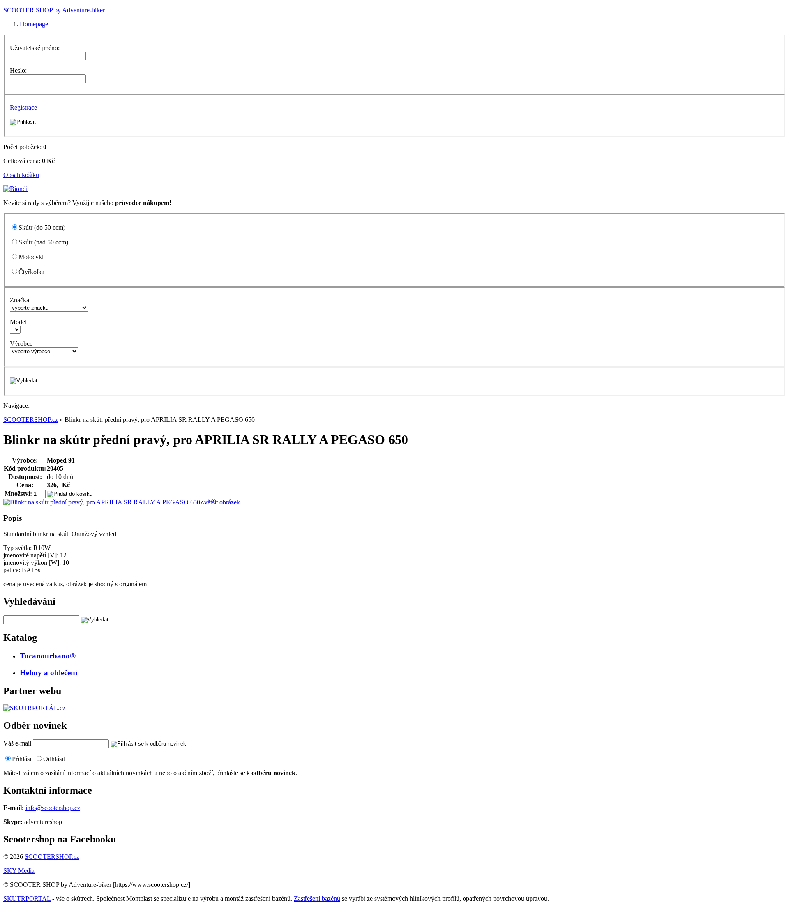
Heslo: (18, 70)
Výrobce (21, 343)
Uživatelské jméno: (35, 47)
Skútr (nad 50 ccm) (43, 242)
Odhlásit (54, 758)
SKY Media (19, 870)
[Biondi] (15, 188)
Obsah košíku (21, 174)
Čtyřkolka (31, 271)
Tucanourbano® (48, 655)
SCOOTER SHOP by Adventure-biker (54, 10)
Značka (19, 300)
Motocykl (31, 256)
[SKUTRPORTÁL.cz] (34, 707)
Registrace (23, 107)
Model (18, 321)
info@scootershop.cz (52, 807)
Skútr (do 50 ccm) (41, 227)
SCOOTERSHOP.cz (30, 419)
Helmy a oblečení (48, 672)
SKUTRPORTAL (27, 898)
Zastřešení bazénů (317, 898)
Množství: (18, 493)
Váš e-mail (17, 743)
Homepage (34, 24)
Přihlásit (22, 758)
